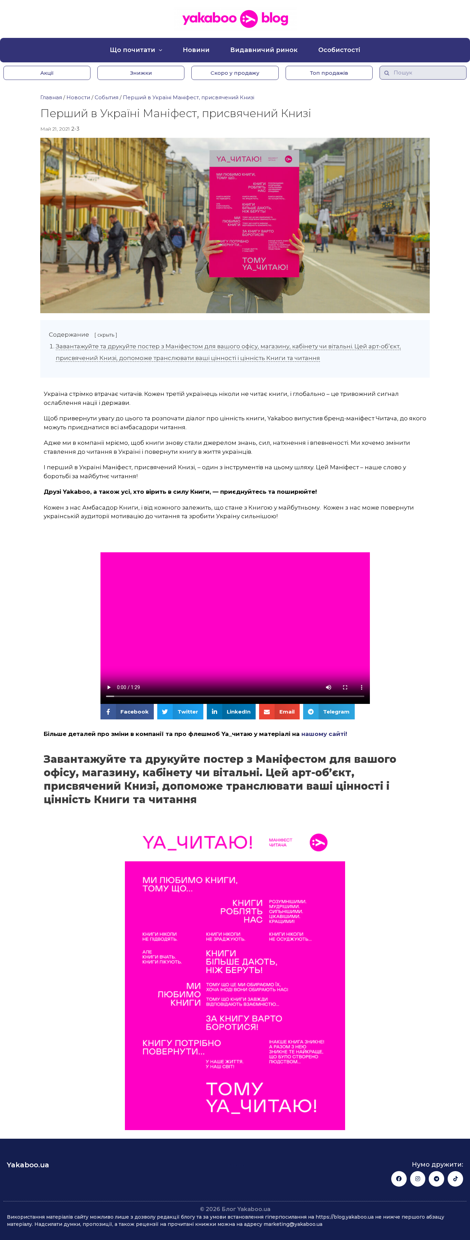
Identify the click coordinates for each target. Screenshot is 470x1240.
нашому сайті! (324, 733)
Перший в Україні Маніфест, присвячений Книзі (188, 97)
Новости (78, 97)
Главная (51, 97)
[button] (46, 73)
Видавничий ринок (264, 50)
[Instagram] (418, 1179)
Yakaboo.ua (28, 1165)
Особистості (339, 50)
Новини (196, 50)
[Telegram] (436, 1179)
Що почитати (132, 50)
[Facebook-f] (399, 1179)
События (106, 97)
